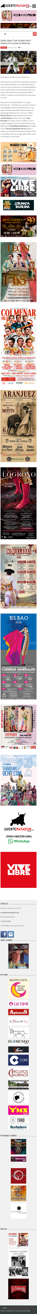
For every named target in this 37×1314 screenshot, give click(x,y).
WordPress (11, 1311)
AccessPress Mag (24, 1311)
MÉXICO (4, 48)
